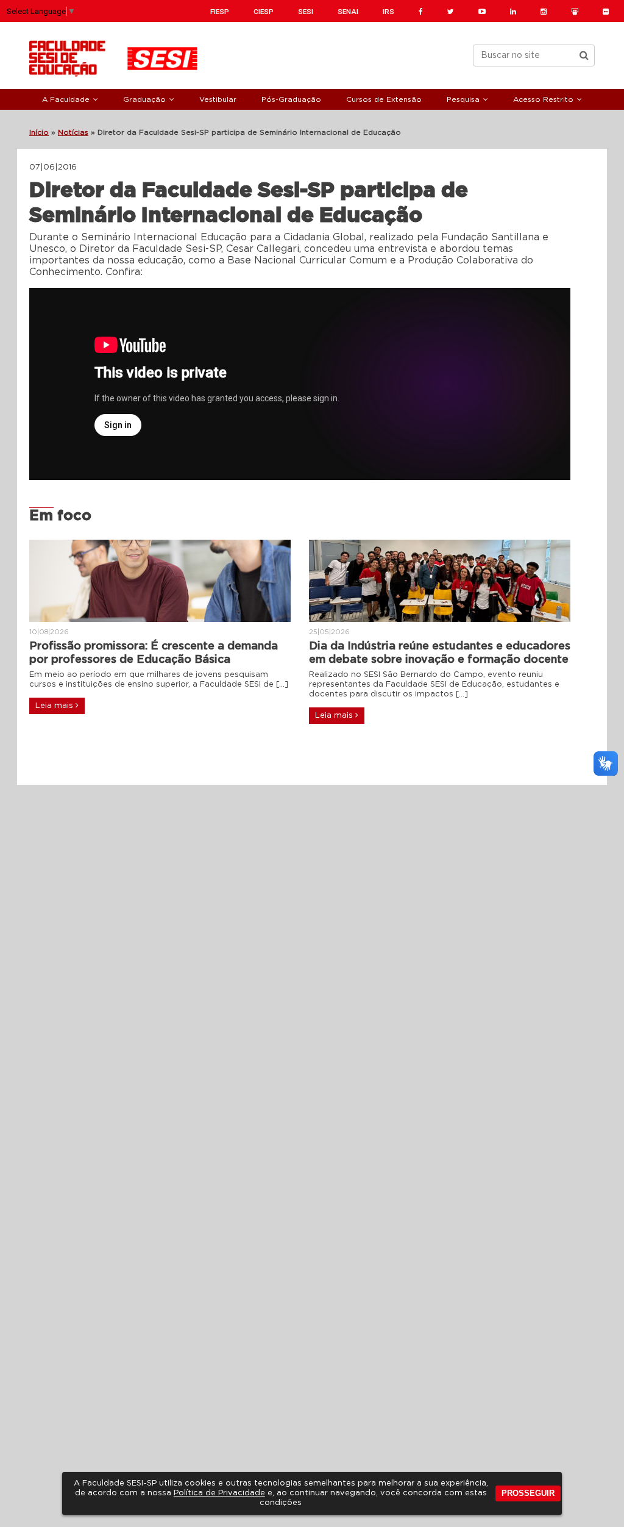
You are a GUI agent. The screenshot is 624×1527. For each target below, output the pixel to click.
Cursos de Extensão (384, 99)
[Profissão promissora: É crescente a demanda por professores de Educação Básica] (160, 581)
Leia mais (55, 706)
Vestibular (217, 99)
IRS (388, 11)
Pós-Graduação (291, 99)
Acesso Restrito (543, 99)
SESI (305, 11)
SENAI (348, 11)
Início (39, 132)
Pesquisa (463, 99)
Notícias (73, 132)
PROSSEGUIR (528, 1493)
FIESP (219, 11)
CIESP (264, 11)
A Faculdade (66, 99)
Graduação (144, 99)
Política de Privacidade (219, 1493)
